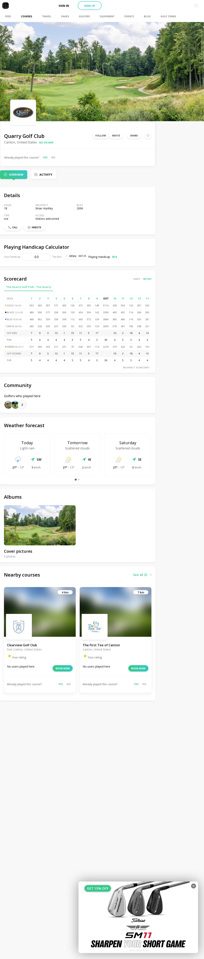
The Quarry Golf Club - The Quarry (28, 287)
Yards (136, 279)
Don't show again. (139, 950)
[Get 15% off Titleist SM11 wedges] (138, 917)
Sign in (64, 6)
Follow (100, 135)
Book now (63, 668)
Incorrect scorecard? (136, 367)
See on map (46, 142)
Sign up (89, 6)
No (53, 157)
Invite (116, 135)
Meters (147, 279)
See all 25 (140, 575)
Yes (45, 157)
